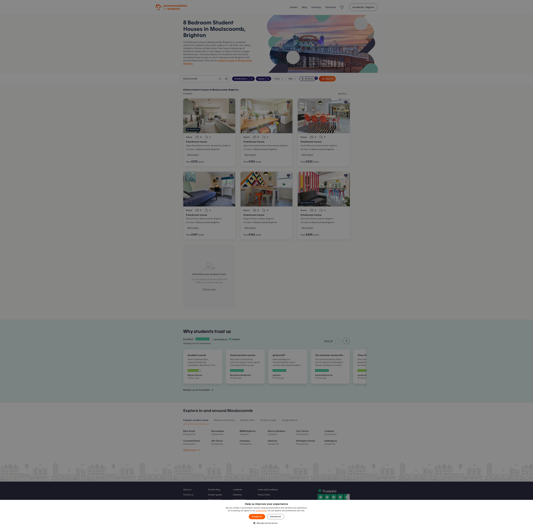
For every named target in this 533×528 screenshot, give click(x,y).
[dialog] (266, 514)
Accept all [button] (257, 516)
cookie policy (261, 511)
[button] (266, 523)
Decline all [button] (275, 516)
